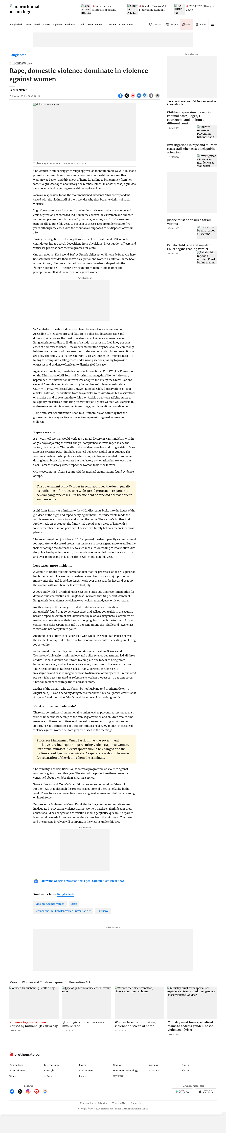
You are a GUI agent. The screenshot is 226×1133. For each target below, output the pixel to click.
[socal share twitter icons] (127, 97)
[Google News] (45, 1091)
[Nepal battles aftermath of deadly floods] (86, 9)
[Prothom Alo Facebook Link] (13, 1092)
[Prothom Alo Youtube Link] (38, 1092)
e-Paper (48, 1076)
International (33, 24)
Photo (185, 1070)
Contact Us (136, 1103)
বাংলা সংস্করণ (118, 1076)
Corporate (153, 1070)
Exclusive (103, 910)
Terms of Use (119, 1103)
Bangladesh (16, 24)
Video (12, 1076)
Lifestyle (111, 24)
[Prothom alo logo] (26, 1055)
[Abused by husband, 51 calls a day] (34, 1003)
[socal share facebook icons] (121, 97)
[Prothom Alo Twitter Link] (22, 1092)
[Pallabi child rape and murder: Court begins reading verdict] (207, 257)
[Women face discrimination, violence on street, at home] (139, 1003)
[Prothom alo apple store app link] (206, 1092)
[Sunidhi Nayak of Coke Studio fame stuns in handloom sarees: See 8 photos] (132, 9)
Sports (46, 24)
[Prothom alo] (26, 9)
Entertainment (95, 24)
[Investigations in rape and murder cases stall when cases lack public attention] (207, 161)
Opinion (57, 24)
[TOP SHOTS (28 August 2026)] (179, 9)
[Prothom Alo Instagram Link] (30, 1092)
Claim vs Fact (126, 24)
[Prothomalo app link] (182, 1092)
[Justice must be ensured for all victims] (207, 232)
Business (70, 24)
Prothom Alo (86, 1103)
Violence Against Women (50, 903)
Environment (86, 1070)
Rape (74, 903)
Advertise (103, 1103)
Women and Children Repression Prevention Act (63, 910)
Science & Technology (125, 1070)
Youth (81, 24)
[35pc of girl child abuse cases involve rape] (86, 1003)
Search (82, 1076)
